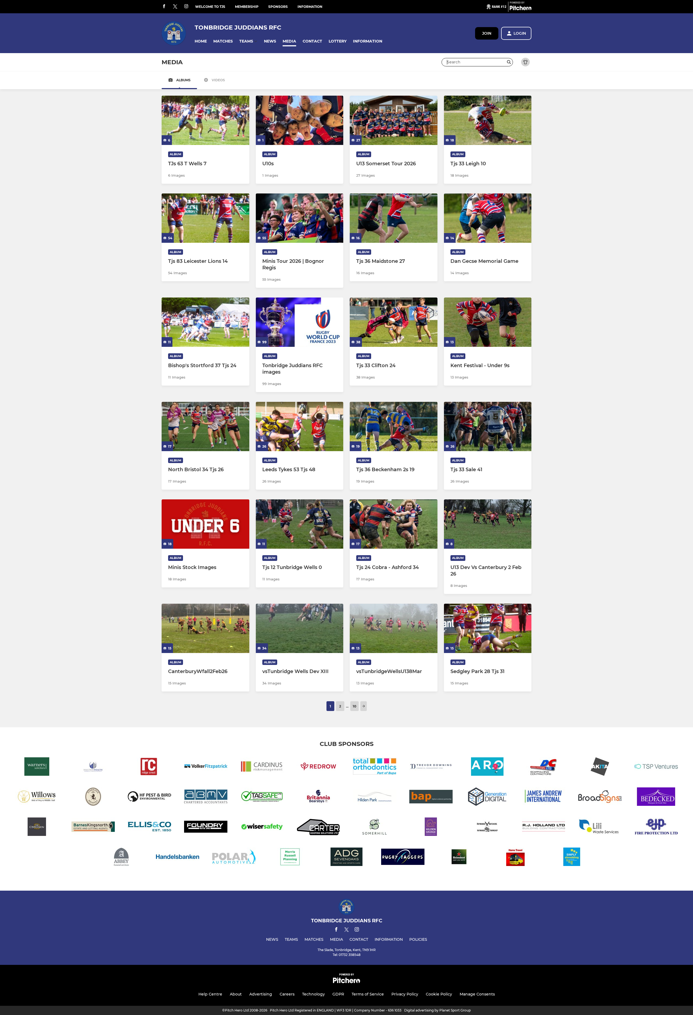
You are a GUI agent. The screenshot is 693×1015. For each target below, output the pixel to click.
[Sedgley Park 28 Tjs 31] (488, 628)
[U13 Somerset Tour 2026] (393, 120)
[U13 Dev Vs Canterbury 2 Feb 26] (488, 524)
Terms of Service (368, 994)
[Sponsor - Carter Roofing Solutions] (318, 827)
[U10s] (300, 120)
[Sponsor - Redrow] (318, 767)
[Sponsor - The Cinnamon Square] (36, 827)
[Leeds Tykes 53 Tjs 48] (300, 426)
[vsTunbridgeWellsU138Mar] (393, 628)
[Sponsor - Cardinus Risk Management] (262, 767)
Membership (247, 7)
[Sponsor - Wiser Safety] (262, 827)
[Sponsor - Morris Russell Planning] (290, 858)
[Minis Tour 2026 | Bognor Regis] (300, 218)
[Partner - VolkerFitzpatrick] (205, 767)
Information (310, 7)
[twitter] (175, 7)
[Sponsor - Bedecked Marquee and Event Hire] (656, 797)
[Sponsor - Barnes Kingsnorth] (93, 827)
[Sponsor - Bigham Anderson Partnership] (431, 797)
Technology (313, 994)
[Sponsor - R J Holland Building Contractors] (543, 827)
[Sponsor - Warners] (36, 767)
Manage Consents (477, 994)
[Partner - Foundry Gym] (205, 827)
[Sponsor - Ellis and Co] (149, 827)
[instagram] (186, 6)
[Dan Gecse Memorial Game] (488, 218)
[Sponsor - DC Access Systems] (543, 767)
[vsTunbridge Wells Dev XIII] (300, 628)
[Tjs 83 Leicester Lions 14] (205, 218)
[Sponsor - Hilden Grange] (431, 827)
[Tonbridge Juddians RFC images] (300, 322)
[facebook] (164, 6)
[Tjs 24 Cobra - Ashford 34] (393, 524)
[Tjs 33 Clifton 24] (393, 322)
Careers (287, 994)
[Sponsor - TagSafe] (262, 797)
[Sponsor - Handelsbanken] (177, 858)
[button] (200, 41)
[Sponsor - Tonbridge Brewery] (93, 797)
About (236, 994)
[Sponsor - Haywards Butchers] (487, 827)
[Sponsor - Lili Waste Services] (600, 827)
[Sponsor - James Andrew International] (543, 797)
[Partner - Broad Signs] (600, 797)
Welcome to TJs (210, 7)
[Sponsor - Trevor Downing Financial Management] (431, 767)
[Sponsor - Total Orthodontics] (374, 767)
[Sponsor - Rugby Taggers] (402, 858)
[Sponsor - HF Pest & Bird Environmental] (149, 797)
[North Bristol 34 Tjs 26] (205, 426)
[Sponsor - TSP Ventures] (656, 767)
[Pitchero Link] (520, 9)
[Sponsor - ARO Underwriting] (487, 767)
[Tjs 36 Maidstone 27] (393, 218)
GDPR (338, 994)
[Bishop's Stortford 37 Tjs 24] (205, 322)
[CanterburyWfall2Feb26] (205, 628)
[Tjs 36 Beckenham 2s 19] (393, 426)
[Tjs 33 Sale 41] (488, 426)
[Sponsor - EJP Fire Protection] (656, 827)
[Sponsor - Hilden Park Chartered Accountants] (374, 797)
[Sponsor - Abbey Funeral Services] (121, 858)
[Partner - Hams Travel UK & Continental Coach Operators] (515, 858)
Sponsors (278, 7)
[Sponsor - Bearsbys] (318, 797)
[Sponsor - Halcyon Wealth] (93, 767)
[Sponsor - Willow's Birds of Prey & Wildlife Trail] (36, 797)
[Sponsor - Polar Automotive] (234, 858)
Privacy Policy (404, 994)
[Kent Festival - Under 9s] (488, 322)
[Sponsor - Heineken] (459, 858)
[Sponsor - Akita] (600, 767)
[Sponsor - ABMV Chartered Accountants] (205, 797)
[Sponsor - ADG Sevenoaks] (346, 858)
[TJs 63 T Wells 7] (205, 120)
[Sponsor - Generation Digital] (487, 797)
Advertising (260, 994)
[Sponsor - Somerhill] (374, 827)
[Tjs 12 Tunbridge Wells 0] (300, 524)
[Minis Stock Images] (205, 524)
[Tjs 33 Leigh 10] (488, 120)
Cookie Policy (439, 994)
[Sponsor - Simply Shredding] (571, 858)
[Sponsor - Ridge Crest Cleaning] (149, 767)
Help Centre (210, 994)
